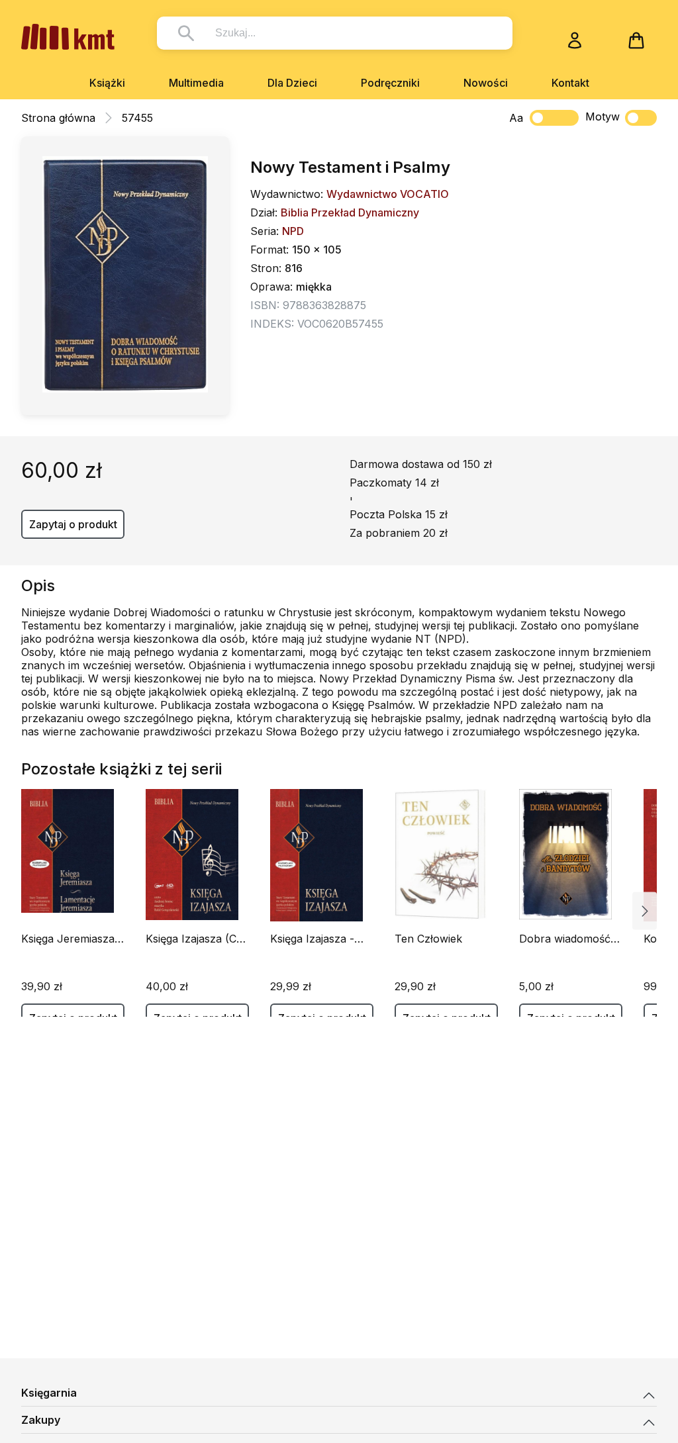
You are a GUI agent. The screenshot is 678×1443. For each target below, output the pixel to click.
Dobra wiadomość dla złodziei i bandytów (564, 938)
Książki (107, 82)
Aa (516, 117)
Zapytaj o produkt (73, 524)
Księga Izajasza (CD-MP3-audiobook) (197, 938)
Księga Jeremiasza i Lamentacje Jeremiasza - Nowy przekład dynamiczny (70, 938)
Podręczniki (390, 82)
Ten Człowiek (428, 938)
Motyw (602, 116)
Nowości (485, 82)
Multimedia (196, 82)
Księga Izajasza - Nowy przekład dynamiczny (312, 938)
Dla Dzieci (292, 82)
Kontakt (570, 82)
